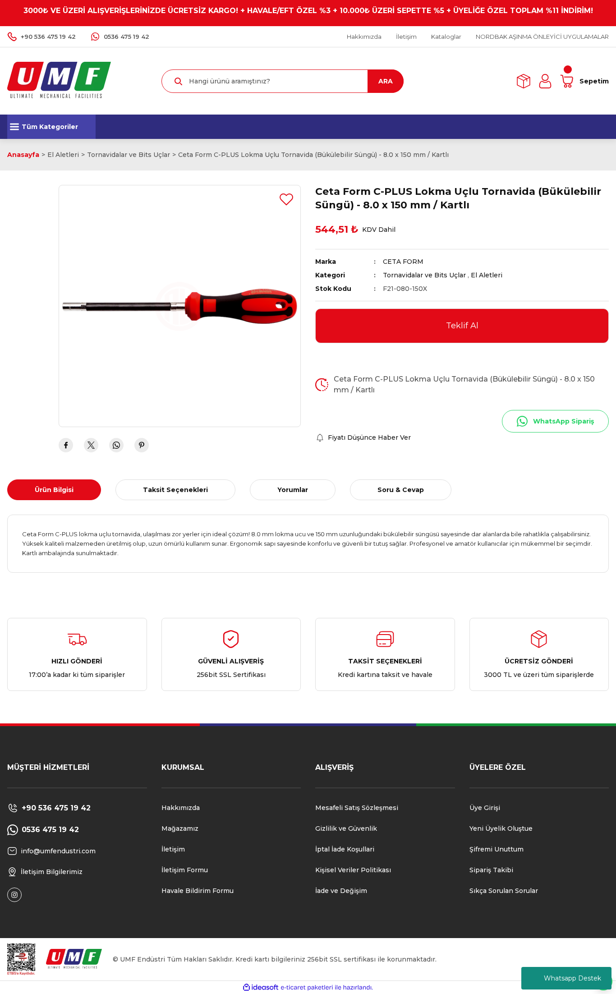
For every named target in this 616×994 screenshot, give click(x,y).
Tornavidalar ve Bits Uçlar (424, 275)
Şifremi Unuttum (496, 849)
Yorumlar (292, 490)
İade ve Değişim (341, 891)
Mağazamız (179, 828)
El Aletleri (486, 275)
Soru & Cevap (400, 490)
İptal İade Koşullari (344, 849)
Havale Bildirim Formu (197, 891)
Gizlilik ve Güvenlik (346, 828)
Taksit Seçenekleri (175, 490)
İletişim (173, 849)
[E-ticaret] (306, 988)
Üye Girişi (484, 808)
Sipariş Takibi (491, 870)
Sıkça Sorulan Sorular (503, 891)
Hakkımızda (180, 808)
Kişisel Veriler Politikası (353, 870)
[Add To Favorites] (286, 199)
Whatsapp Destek (572, 978)
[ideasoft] (261, 988)
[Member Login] (545, 81)
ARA (385, 81)
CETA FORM (403, 262)
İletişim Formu (184, 870)
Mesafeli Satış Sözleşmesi (356, 808)
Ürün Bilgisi (54, 490)
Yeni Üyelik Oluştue (501, 828)
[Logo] (59, 80)
